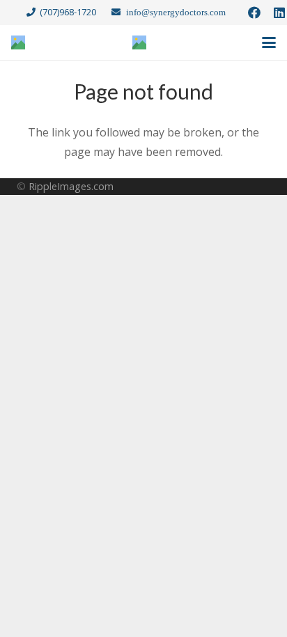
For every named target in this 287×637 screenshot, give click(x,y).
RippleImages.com (71, 186)
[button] (269, 42)
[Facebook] (254, 12)
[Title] (18, 42)
